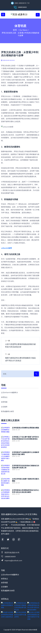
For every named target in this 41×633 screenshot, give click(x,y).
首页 (15, 30)
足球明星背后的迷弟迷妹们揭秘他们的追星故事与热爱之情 (25, 467)
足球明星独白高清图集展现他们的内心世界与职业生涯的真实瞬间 (25, 491)
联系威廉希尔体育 (7, 411)
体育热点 (4, 397)
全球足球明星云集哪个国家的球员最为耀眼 (25, 480)
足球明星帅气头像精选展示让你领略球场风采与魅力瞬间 (25, 453)
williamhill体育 (32, 630)
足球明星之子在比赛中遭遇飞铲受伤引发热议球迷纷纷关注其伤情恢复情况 (25, 438)
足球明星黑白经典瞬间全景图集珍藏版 (25, 428)
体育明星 (4, 402)
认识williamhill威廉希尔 (9, 392)
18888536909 (22, 7)
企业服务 (4, 407)
